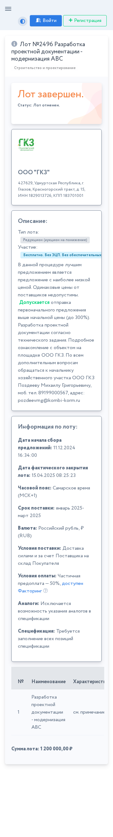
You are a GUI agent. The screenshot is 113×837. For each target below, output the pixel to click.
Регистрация (87, 20)
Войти (49, 20)
